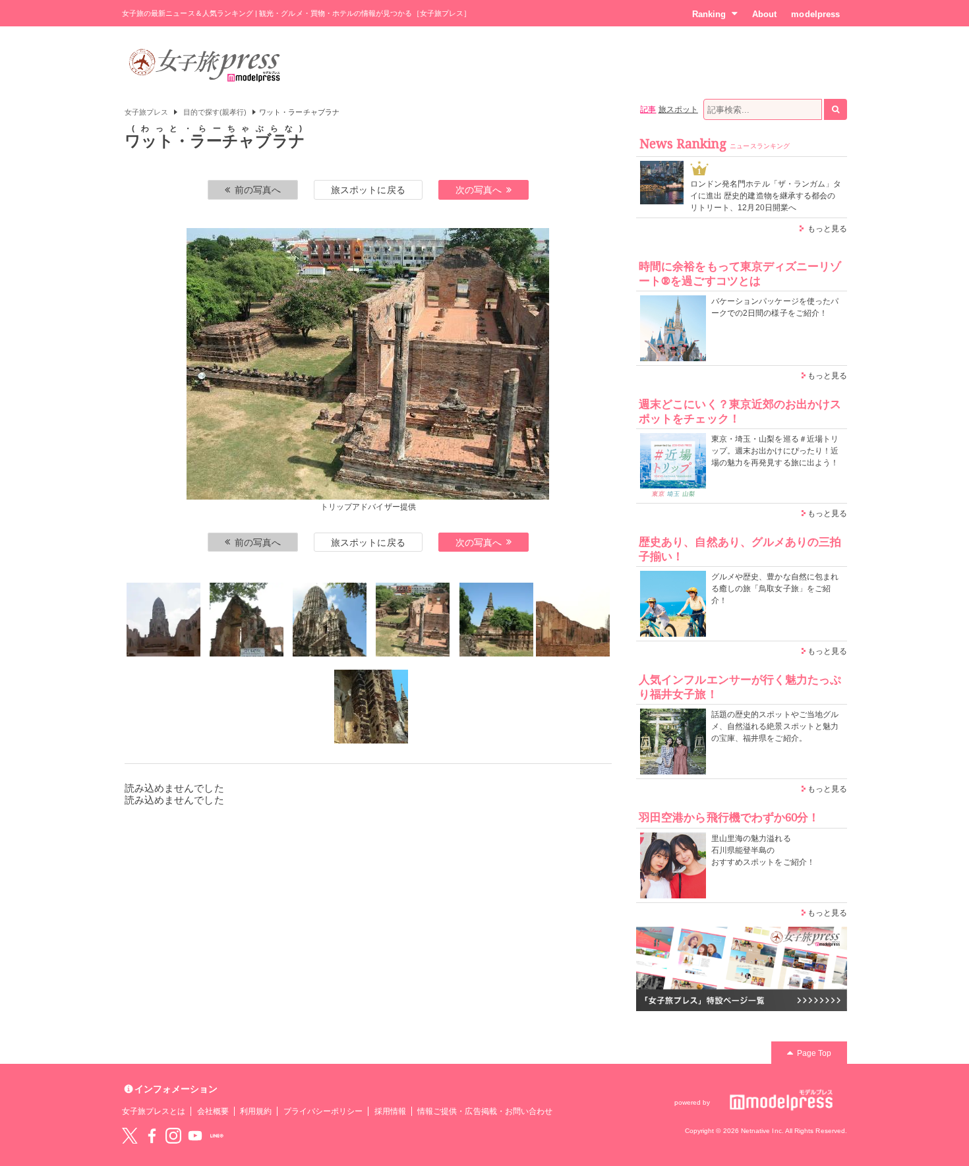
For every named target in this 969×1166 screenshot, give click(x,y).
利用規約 (256, 1111)
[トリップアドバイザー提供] (163, 619)
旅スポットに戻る (368, 190)
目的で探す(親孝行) (215, 112)
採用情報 (390, 1111)
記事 (648, 109)
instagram (173, 1136)
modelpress (815, 14)
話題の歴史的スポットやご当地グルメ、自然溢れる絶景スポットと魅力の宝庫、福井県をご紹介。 (774, 726)
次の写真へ (478, 190)
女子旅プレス (146, 112)
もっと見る (827, 228)
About (764, 14)
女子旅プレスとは (153, 1111)
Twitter (130, 1136)
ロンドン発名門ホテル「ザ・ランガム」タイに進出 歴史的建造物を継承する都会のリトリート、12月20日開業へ (765, 195)
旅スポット (678, 109)
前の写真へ (258, 190)
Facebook (152, 1136)
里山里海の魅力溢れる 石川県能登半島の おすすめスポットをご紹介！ (763, 850)
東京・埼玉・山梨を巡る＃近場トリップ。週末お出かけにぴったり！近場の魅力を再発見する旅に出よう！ (774, 450)
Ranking (709, 14)
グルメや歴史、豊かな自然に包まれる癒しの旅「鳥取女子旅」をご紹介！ (774, 588)
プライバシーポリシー (323, 1111)
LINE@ (217, 1136)
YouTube (195, 1136)
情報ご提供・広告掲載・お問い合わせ (484, 1111)
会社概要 (213, 1111)
